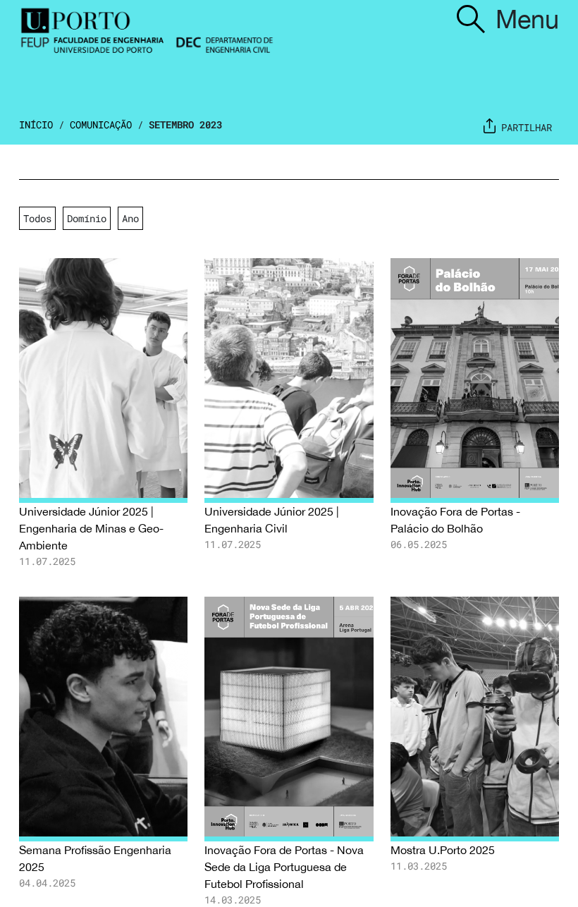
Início (36, 124)
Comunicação (101, 124)
